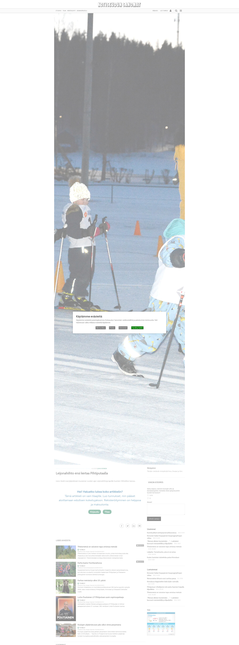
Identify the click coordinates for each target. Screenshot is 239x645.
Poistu (112, 328)
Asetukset (123, 328)
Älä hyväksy (100, 328)
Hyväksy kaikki (137, 328)
